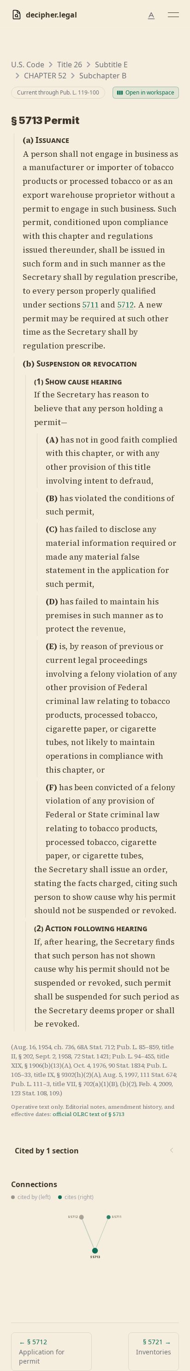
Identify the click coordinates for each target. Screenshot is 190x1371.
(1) (38, 381)
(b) (29, 363)
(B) (52, 498)
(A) (52, 439)
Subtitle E (111, 64)
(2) (38, 928)
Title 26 (69, 64)
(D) (52, 601)
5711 (90, 304)
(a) (28, 140)
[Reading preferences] (151, 15)
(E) (51, 646)
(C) (52, 529)
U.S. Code (27, 64)
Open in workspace (149, 92)
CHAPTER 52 (45, 76)
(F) (51, 787)
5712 (125, 304)
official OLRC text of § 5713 (88, 1114)
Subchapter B (102, 76)
